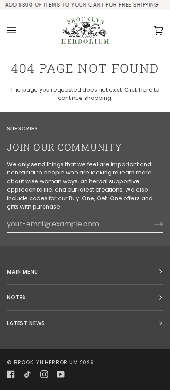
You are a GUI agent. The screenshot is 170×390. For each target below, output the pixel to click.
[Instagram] (44, 374)
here (146, 90)
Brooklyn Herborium (46, 362)
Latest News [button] (26, 323)
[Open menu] (20, 30)
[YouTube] (61, 374)
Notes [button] (16, 297)
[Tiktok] (27, 374)
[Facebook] (11, 374)
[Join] (151, 224)
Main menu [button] (22, 271)
